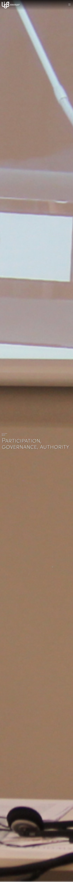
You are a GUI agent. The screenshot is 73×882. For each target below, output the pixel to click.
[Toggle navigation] (69, 4)
